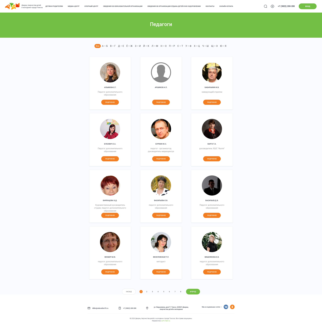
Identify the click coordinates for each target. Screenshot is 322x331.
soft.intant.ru (165, 321)
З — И (138, 46)
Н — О (164, 46)
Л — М (155, 46)
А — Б (105, 46)
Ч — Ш (205, 46)
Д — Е (121, 46)
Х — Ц (197, 46)
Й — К (146, 46)
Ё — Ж (129, 46)
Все (97, 46)
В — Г (113, 46)
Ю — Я (223, 46)
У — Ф (188, 46)
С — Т (180, 46)
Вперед (193, 292)
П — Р (172, 46)
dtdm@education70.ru (100, 308)
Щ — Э (214, 46)
